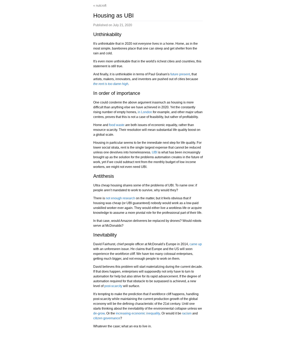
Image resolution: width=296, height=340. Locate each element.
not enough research (120, 198)
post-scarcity (113, 286)
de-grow (99, 313)
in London (145, 112)
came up (195, 244)
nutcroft (101, 5)
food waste (116, 125)
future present (180, 74)
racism (186, 313)
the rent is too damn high (110, 84)
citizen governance (106, 318)
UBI (154, 152)
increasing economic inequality (138, 313)
